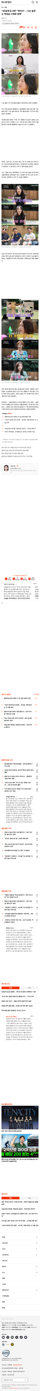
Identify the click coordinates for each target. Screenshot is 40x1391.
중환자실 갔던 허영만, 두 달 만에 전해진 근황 (18, 417)
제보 (3, 1302)
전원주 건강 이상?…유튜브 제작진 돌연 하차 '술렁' (16, 1001)
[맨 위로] (36, 1383)
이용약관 (21, 1368)
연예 (6, 7)
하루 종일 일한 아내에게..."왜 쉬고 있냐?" (13, 1010)
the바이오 (5, 1255)
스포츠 (4, 1284)
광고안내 (4, 1371)
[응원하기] (17, 466)
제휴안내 (9, 1371)
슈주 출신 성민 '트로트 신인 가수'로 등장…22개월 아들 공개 (19, 1221)
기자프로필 (5, 1296)
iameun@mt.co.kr (16, 468)
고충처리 (4, 1375)
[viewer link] (36, 92)
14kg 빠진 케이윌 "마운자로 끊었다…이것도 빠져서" (20, 428)
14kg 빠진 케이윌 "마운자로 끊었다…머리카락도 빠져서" (18, 1209)
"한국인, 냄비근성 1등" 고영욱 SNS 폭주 (16, 838)
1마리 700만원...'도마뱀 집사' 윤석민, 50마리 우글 (20, 432)
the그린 (4, 1261)
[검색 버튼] (33, 2)
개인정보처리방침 (17, 1365)
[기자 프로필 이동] (6, 468)
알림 (3, 1308)
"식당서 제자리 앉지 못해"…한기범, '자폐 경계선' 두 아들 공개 (19, 1225)
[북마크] (36, 27)
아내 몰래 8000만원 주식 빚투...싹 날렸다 (17, 850)
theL (4, 1249)
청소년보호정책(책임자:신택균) (9, 1368)
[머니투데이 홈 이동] (8, 1319)
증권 (3, 1237)
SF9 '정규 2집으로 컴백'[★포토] (11, 1131)
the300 (5, 1243)
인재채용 (9, 1365)
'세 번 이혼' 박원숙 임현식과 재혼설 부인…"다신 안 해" (17, 996)
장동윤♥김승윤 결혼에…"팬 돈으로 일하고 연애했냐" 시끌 (18, 992)
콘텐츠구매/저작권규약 (19, 1371)
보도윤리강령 (10, 1375)
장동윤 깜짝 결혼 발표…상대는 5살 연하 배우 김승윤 (17, 1006)
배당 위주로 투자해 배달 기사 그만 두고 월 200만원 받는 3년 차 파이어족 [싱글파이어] (19, 1160)
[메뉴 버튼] (37, 2)
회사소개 (4, 1365)
